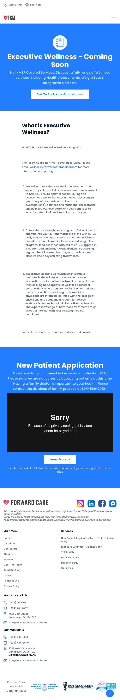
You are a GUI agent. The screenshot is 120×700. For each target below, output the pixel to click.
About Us (9, 554)
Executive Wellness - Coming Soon (81, 546)
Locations (9, 543)
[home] (9, 18)
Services (8, 559)
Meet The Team (13, 564)
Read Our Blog (12, 570)
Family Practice (70, 557)
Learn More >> (60, 459)
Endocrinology (69, 562)
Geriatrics (67, 568)
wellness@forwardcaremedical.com (53, 167)
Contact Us (10, 549)
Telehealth (67, 552)
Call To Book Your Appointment (60, 94)
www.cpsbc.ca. (80, 517)
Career (8, 575)
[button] (114, 17)
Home (7, 538)
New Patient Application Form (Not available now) (87, 540)
